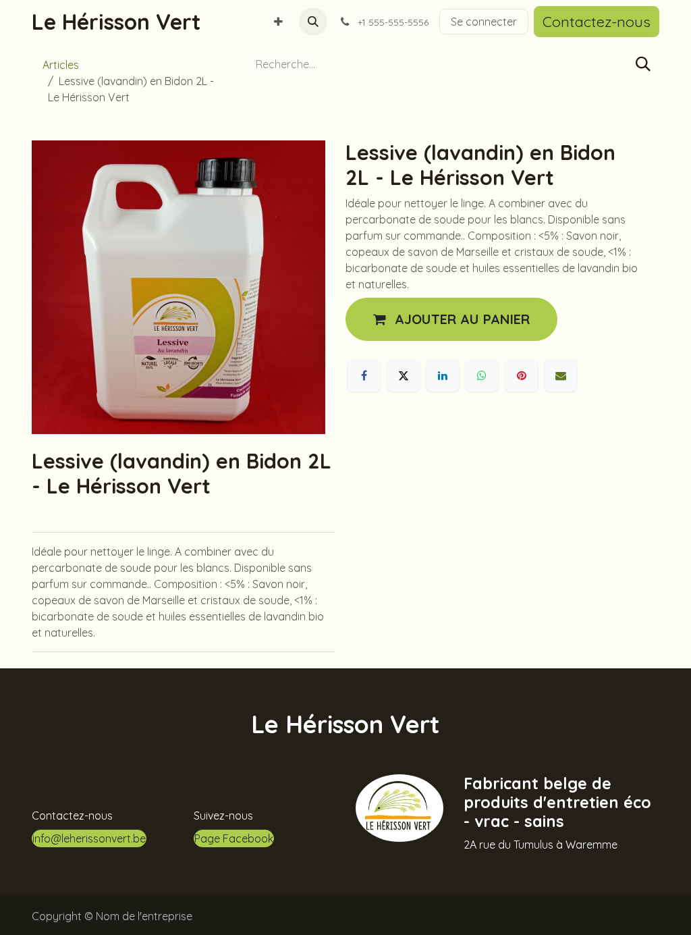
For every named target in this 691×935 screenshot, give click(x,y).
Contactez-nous (597, 21)
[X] (403, 375)
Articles (61, 65)
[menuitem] (278, 22)
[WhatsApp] (482, 375)
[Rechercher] (643, 64)
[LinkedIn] (442, 375)
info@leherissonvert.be (89, 838)
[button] (313, 21)
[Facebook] (364, 375)
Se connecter (484, 21)
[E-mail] (561, 375)
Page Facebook (233, 838)
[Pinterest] (521, 375)
